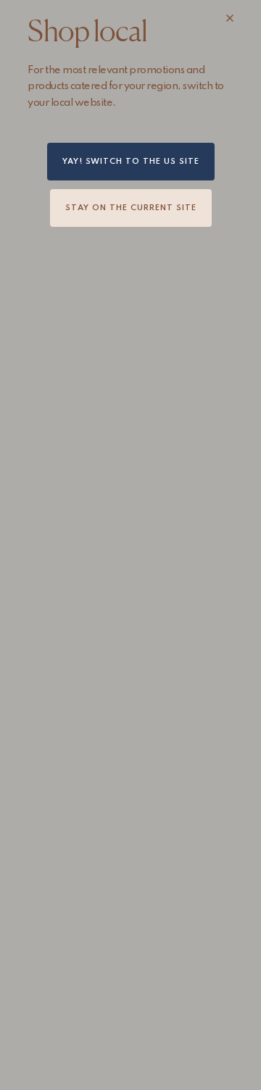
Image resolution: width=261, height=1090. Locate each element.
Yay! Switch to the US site (130, 161)
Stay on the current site (130, 208)
